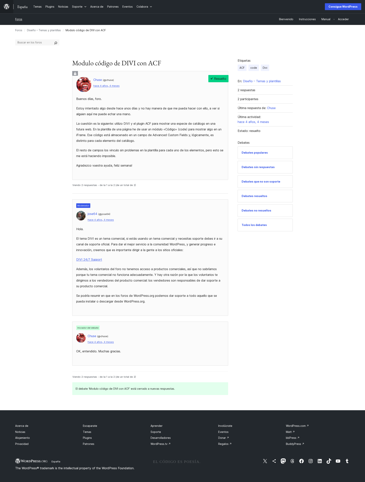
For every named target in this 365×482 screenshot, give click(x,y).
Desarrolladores (161, 437)
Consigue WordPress (343, 6)
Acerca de (21, 425)
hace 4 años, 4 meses (106, 85)
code (253, 67)
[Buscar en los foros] (55, 42)
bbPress (293, 437)
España (56, 461)
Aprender (157, 425)
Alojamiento (22, 437)
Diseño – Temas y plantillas (44, 30)
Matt (290, 431)
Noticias (20, 431)
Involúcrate (225, 425)
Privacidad (22, 443)
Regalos (225, 443)
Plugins (87, 437)
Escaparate (90, 425)
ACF (242, 67)
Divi (265, 67)
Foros (18, 19)
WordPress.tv (161, 443)
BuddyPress (295, 443)
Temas (87, 431)
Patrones (88, 443)
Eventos (223, 431)
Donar (223, 437)
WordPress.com (297, 425)
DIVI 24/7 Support (89, 259)
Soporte (156, 431)
